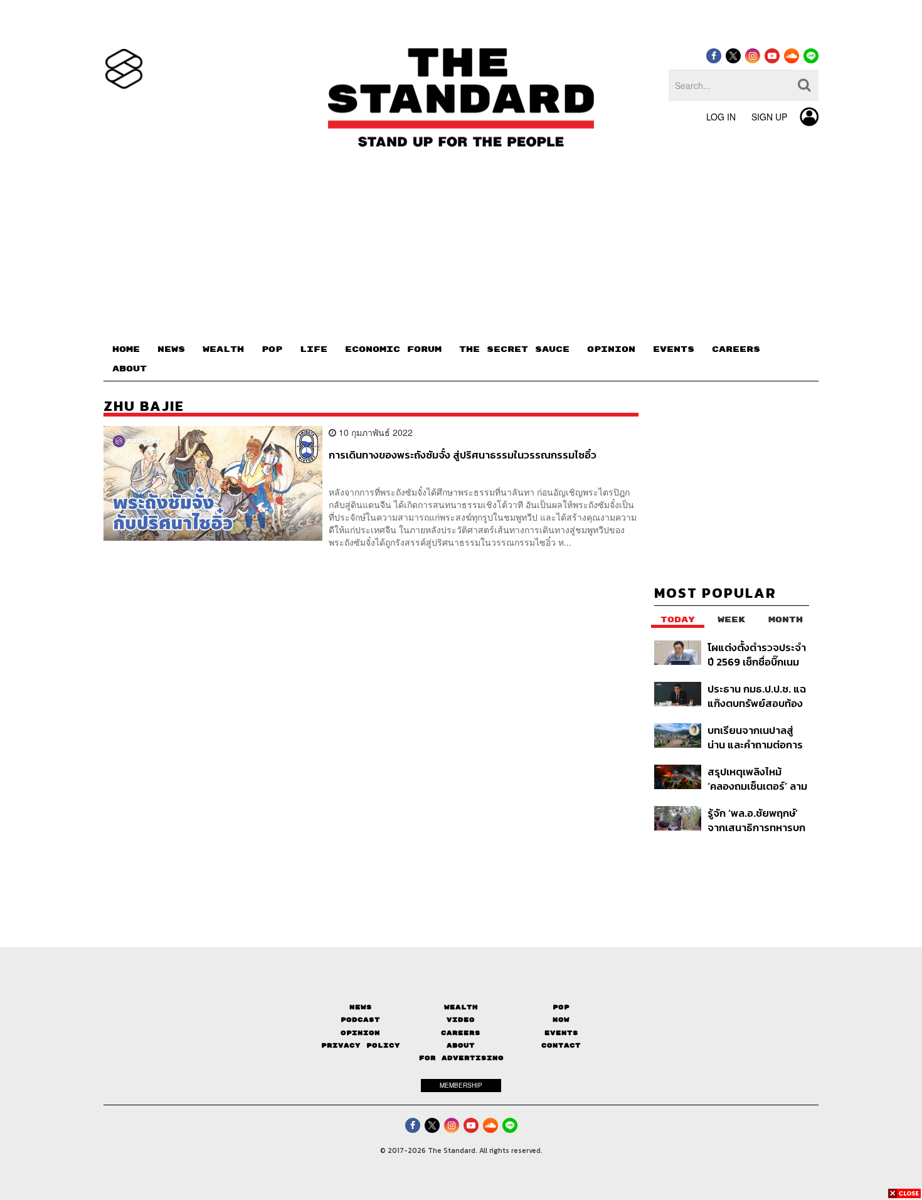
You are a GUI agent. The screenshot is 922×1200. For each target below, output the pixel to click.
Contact (561, 1045)
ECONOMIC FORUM (393, 349)
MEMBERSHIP (461, 1085)
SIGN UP (769, 116)
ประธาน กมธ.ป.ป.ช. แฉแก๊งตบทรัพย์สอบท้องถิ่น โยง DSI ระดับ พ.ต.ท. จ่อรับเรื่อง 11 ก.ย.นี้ (756, 696)
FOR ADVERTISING (461, 1057)
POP (272, 349)
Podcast (360, 1019)
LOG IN (721, 116)
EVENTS (673, 349)
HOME (126, 349)
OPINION (611, 349)
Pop (561, 1007)
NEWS (171, 349)
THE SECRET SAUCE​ (514, 349)
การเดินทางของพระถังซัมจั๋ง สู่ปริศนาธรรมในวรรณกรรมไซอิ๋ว (462, 455)
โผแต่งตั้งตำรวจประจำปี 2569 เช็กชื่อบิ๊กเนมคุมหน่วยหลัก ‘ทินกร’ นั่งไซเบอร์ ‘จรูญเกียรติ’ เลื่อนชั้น (756, 654)
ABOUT (129, 368)
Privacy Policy (360, 1045)
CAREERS (736, 349)
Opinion (360, 1032)
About (461, 1045)
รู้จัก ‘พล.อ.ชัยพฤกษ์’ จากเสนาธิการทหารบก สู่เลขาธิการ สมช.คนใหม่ (756, 820)
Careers (460, 1032)
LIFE (313, 349)
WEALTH (223, 349)
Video (461, 1019)
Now (561, 1019)
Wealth (461, 1007)
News (360, 1007)
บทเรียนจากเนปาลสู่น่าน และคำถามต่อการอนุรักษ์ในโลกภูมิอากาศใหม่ (757, 737)
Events (561, 1032)
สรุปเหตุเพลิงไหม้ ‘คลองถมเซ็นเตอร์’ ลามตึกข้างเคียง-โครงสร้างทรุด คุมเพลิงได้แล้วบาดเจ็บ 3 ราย (757, 779)
